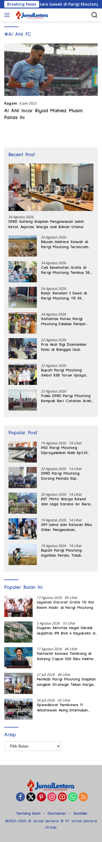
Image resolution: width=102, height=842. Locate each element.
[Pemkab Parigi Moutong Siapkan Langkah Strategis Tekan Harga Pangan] (18, 683)
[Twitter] (30, 797)
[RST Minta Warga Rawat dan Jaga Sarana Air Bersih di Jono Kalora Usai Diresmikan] (22, 503)
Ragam (10, 103)
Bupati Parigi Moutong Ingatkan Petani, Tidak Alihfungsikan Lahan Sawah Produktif (65, 553)
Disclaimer (57, 813)
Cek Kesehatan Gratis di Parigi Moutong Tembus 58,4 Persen (66, 270)
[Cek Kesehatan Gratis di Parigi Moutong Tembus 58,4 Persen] (22, 271)
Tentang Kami (28, 813)
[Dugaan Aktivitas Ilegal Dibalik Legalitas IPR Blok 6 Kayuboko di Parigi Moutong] (18, 632)
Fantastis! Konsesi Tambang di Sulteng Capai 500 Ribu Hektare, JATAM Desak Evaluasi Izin (67, 656)
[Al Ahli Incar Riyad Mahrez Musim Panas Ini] (51, 69)
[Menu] (8, 15)
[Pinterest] (41, 797)
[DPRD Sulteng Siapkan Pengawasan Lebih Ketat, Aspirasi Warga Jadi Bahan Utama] (51, 187)
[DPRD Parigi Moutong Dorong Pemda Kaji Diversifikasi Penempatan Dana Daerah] (22, 477)
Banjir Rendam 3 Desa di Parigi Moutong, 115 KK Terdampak (64, 296)
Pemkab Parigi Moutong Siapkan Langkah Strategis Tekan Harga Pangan (66, 682)
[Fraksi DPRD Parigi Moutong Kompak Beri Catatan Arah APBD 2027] (22, 400)
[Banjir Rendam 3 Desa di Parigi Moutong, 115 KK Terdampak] (22, 297)
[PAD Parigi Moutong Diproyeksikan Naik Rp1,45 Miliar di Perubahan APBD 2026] (22, 451)
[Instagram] (51, 797)
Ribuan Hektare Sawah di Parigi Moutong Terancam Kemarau (64, 245)
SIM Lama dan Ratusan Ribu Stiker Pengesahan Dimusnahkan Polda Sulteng (66, 527)
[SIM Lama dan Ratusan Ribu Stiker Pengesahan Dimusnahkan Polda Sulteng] (22, 528)
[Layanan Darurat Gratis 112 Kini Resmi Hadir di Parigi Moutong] (18, 606)
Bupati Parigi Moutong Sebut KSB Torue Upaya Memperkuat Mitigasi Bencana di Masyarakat (63, 373)
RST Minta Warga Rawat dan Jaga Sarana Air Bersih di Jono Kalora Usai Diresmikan (66, 502)
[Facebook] (20, 797)
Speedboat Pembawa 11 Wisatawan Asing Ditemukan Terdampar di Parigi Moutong (64, 708)
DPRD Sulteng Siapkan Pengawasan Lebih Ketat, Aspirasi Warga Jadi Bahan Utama (46, 224)
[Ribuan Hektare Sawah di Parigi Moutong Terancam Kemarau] (22, 246)
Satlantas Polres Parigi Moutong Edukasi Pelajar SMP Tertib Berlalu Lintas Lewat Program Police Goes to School (67, 322)
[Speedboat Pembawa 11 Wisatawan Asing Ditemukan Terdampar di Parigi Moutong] (18, 709)
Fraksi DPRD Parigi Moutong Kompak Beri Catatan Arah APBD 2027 (66, 399)
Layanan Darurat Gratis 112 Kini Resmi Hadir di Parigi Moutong (65, 604)
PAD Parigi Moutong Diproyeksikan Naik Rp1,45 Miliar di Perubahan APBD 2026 (64, 450)
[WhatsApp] (72, 797)
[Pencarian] (94, 15)
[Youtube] (62, 797)
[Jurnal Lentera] (31, 15)
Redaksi (80, 813)
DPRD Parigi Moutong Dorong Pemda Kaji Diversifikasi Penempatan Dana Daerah (63, 476)
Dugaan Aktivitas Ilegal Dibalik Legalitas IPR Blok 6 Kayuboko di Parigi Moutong (66, 631)
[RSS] (83, 797)
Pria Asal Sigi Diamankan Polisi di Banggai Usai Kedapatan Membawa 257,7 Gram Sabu (66, 347)
